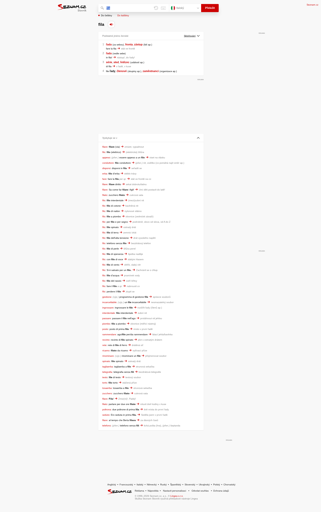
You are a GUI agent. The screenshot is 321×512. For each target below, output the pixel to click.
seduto (106, 414)
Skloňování (190, 36)
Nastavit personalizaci (174, 490)
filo (103, 152)
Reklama (139, 490)
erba (104, 173)
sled (116, 62)
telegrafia (107, 372)
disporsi (106, 168)
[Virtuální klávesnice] (163, 8)
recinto (106, 339)
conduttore (108, 163)
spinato (106, 361)
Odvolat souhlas (200, 490)
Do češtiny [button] (106, 15)
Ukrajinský (204, 484)
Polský (216, 484)
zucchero (107, 393)
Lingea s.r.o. (176, 496)
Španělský (175, 484)
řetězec (124, 62)
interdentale (108, 313)
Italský (140, 484)
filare (105, 146)
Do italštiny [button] (123, 15)
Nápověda (153, 490)
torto (104, 382)
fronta (129, 44)
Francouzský (126, 484)
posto (105, 329)
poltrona (106, 409)
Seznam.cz (312, 4)
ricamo (106, 350)
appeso (106, 157)
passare (106, 318)
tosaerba (107, 388)
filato (104, 195)
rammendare (109, 334)
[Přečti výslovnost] (111, 24)
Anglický (111, 484)
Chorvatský (229, 484)
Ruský (163, 484)
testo (105, 377)
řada (109, 44)
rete (104, 345)
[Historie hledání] (156, 8)
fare (104, 179)
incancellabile (109, 302)
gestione (106, 297)
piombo (106, 323)
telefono (106, 425)
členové (122, 71)
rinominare (108, 356)
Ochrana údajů (221, 490)
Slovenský (190, 484)
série (109, 62)
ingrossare (108, 307)
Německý (152, 484)
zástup (138, 44)
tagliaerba (107, 366)
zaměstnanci (151, 71)
